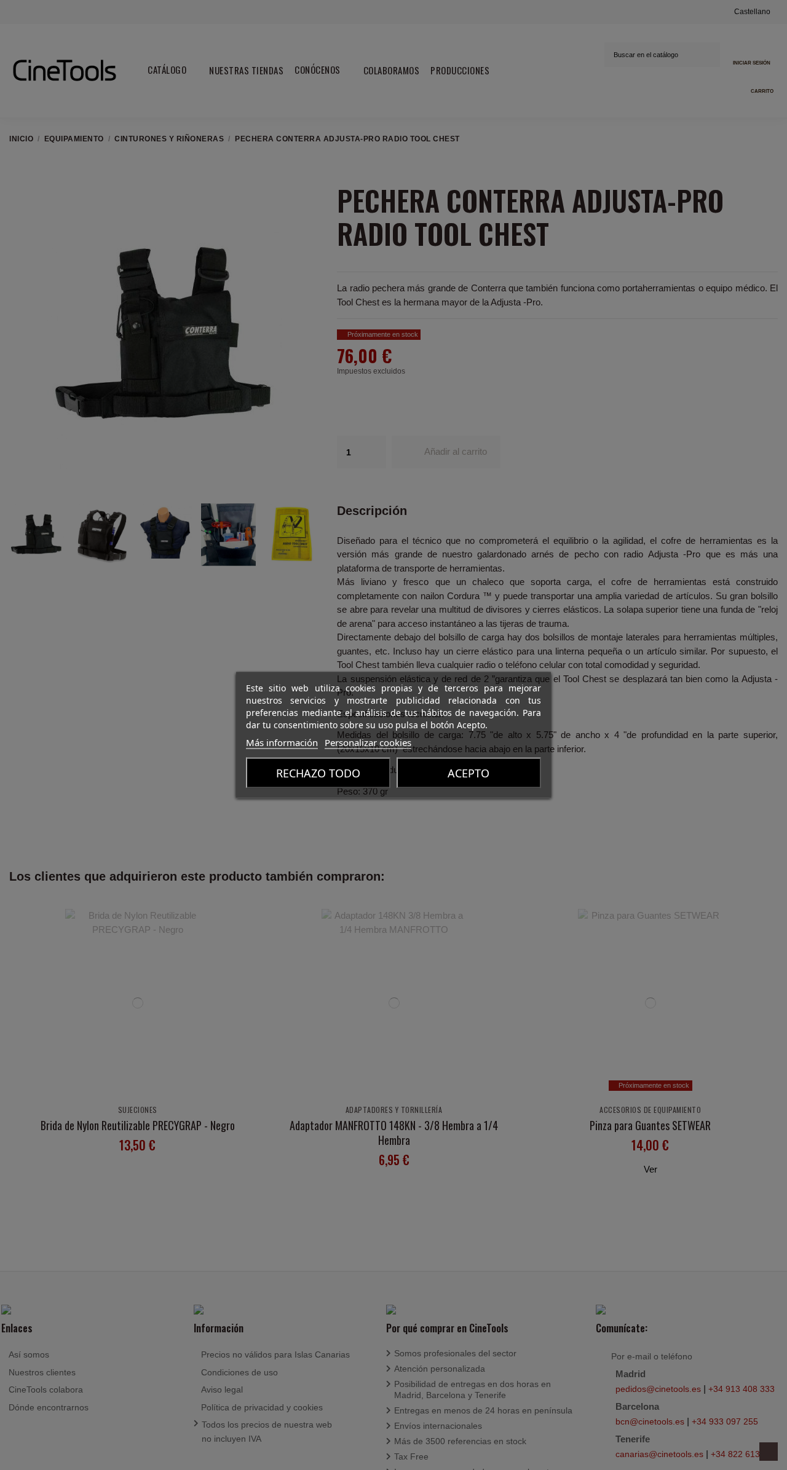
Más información (282, 742)
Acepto (468, 773)
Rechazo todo (318, 773)
